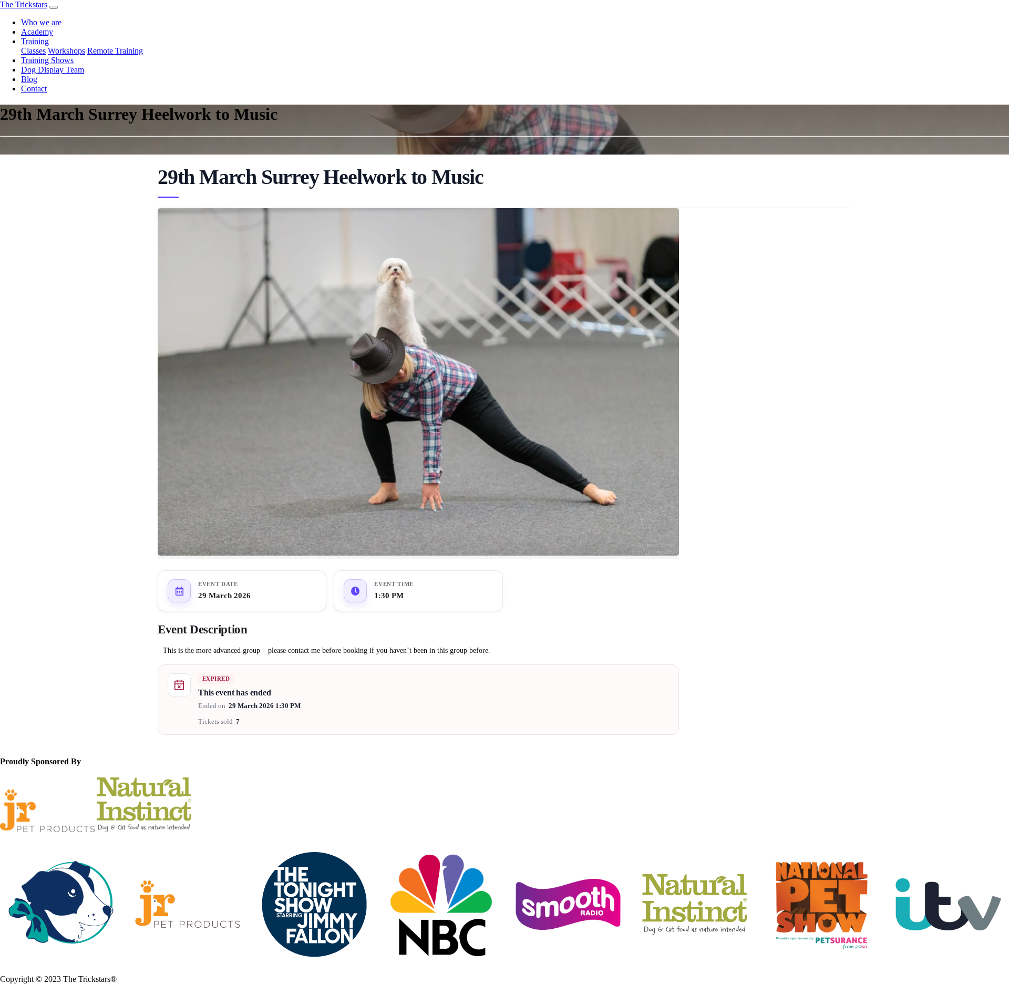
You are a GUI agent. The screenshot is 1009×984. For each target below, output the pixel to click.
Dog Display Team (52, 69)
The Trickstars (23, 4)
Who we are (41, 22)
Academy (37, 31)
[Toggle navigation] (53, 7)
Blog (29, 79)
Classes (33, 50)
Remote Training (115, 50)
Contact (34, 88)
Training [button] (35, 41)
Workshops (66, 50)
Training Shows (47, 60)
